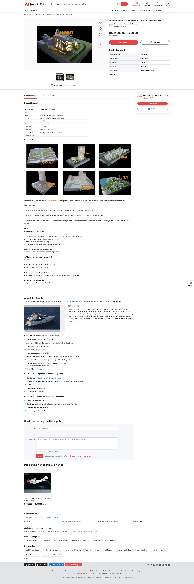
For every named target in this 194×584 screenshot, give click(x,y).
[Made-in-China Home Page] (35, 4)
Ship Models (42, 378)
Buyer (123, 10)
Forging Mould (67, 14)
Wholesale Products (97, 571)
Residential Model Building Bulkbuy (53, 555)
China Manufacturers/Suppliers (80, 571)
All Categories (31, 10)
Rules (168, 10)
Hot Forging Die (95, 540)
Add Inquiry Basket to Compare (65, 85)
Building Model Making (124, 550)
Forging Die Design (110, 540)
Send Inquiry (123, 42)
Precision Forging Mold (78, 540)
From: (33, 428)
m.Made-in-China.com (102, 573)
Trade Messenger (56, 565)
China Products (66, 571)
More (26, 559)
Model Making (108, 550)
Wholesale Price (109, 571)
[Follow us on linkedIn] (169, 565)
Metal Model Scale (157, 550)
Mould (59, 14)
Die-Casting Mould (31, 540)
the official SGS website (72, 301)
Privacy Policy (128, 577)
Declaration (118, 577)
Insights (139, 571)
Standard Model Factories (73, 550)
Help (133, 10)
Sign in (168, 5)
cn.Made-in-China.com (116, 573)
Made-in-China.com (88, 573)
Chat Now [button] (156, 42)
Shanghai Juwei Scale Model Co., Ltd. (125, 24)
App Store (29, 565)
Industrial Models (138, 522)
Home (26, 14)
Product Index (131, 571)
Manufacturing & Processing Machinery (42, 14)
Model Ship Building (141, 550)
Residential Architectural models (71, 522)
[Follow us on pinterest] (166, 565)
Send (39, 456)
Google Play (41, 565)
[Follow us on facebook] (154, 565)
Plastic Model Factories (92, 550)
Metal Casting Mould (60, 540)
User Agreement (108, 577)
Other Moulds (46, 540)
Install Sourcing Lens (74, 565)
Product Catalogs (52, 517)
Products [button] (57, 4)
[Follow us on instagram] (160, 565)
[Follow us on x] (157, 565)
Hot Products (56, 571)
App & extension (145, 10)
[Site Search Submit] (124, 4)
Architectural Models (54, 378)
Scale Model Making (32, 555)
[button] (118, 4)
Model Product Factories (33, 550)
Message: (32, 439)
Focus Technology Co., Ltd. (82, 577)
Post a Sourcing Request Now (80, 456)
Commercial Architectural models (107, 522)
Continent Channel (120, 571)
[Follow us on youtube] (163, 565)
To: (34, 434)
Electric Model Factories (52, 550)
